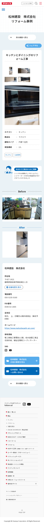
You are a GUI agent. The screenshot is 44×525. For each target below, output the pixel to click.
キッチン (10, 420)
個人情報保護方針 (11, 499)
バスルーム (11, 423)
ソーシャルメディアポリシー (14, 495)
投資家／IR (11, 476)
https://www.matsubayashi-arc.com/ (20, 328)
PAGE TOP (22, 512)
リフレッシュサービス (14, 456)
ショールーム (12, 441)
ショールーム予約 (27, 3)
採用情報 (10, 472)
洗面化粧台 (11, 426)
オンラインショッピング (15, 460)
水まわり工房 (21, 448)
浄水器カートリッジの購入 (16, 464)
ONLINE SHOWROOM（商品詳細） (18, 430)
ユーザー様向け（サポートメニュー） (19, 452)
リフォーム (11, 445)
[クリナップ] (7, 3)
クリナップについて (14, 468)
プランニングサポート (14, 433)
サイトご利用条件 (11, 491)
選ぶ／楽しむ (12, 412)
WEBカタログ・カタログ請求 (16, 437)
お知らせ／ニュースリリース (16, 480)
